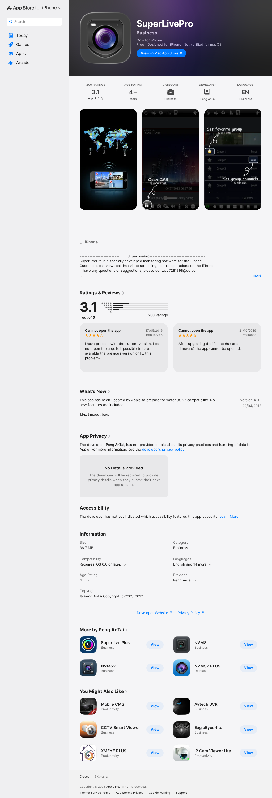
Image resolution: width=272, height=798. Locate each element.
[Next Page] (266, 92)
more (257, 275)
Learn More (229, 516)
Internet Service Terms (95, 792)
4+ (82, 580)
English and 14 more (190, 564)
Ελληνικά (101, 776)
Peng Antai (182, 580)
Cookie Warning (159, 792)
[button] (34, 36)
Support (181, 792)
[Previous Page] (74, 92)
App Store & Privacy (129, 792)
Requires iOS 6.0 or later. (100, 564)
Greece (84, 776)
